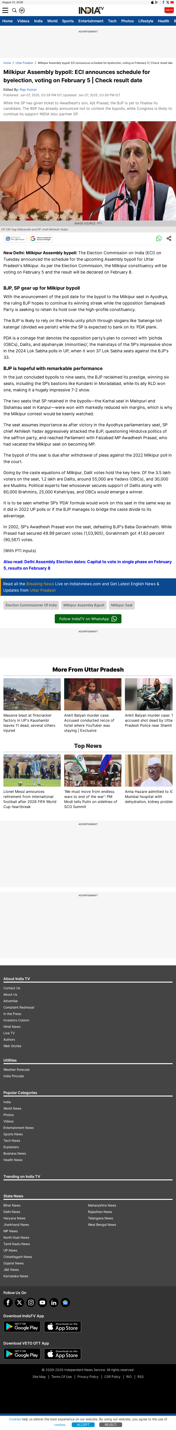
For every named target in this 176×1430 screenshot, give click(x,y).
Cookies (15, 1419)
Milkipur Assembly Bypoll (83, 605)
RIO (129, 1377)
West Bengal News (102, 1225)
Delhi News (11, 1212)
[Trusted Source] (40, 239)
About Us (10, 994)
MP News (10, 1231)
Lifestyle (145, 21)
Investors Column (16, 1020)
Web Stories (12, 1046)
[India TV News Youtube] (172, 2)
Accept (83, 1425)
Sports (68, 21)
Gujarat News (13, 1263)
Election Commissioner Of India (31, 605)
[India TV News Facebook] (163, 2)
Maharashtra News (102, 1205)
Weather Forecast (16, 1069)
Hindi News (11, 1027)
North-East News (16, 1237)
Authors (9, 1039)
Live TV (9, 1033)
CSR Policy (112, 1377)
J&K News (11, 1270)
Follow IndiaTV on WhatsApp (84, 618)
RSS (141, 1377)
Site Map (39, 1377)
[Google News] (15, 239)
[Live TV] (169, 10)
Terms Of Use (61, 1377)
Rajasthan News (100, 1212)
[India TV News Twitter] (167, 2)
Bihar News (11, 1205)
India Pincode (13, 1076)
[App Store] (62, 1326)
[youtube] (42, 1302)
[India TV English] (91, 10)
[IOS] (152, 2)
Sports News (13, 1134)
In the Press (12, 1014)
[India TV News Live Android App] (22, 1326)
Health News (12, 1160)
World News (12, 1108)
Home (7, 21)
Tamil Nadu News (16, 1244)
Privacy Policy (88, 1377)
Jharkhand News (16, 1225)
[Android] (156, 2)
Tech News (11, 1140)
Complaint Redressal (18, 1007)
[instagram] (31, 1302)
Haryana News (14, 1218)
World (52, 21)
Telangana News (100, 1218)
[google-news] (65, 1302)
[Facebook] (8, 1302)
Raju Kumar (28, 89)
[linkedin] (53, 1302)
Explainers (11, 1147)
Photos (127, 21)
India (38, 21)
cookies (59, 1425)
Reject (111, 1425)
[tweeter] (19, 1302)
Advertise (10, 1001)
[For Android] (22, 1353)
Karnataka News (15, 1276)
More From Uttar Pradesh (88, 669)
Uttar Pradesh (24, 63)
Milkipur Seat (121, 605)
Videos (23, 21)
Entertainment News (18, 1128)
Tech (112, 21)
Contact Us (11, 988)
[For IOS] (62, 1353)
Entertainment (90, 21)
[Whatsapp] (159, 239)
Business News (14, 1153)
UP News (10, 1250)
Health (163, 21)
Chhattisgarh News (17, 1257)
